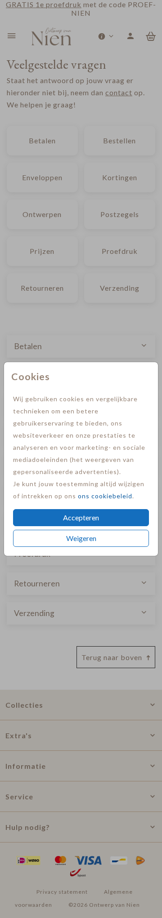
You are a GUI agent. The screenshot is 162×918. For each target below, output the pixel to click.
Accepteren (81, 517)
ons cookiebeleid (105, 496)
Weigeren (81, 538)
